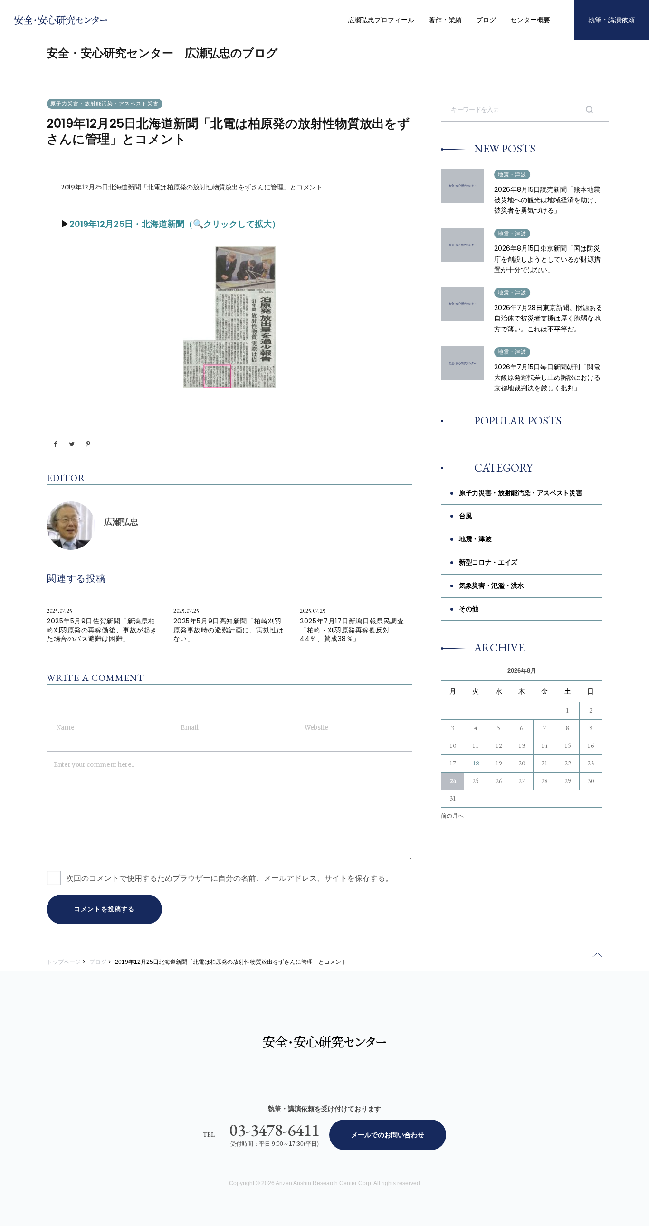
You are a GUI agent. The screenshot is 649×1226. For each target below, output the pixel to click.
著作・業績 (445, 20)
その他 (468, 608)
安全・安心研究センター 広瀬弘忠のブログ (162, 53)
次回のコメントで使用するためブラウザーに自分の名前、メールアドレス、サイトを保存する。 (229, 878)
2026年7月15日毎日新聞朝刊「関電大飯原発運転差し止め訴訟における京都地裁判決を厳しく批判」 (547, 377)
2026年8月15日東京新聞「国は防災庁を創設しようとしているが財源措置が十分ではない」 (547, 259)
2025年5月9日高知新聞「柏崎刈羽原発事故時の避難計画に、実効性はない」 (228, 630)
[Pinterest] (88, 444)
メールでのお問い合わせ (387, 1135)
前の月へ (452, 815)
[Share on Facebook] (55, 444)
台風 (465, 515)
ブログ (486, 20)
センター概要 (530, 20)
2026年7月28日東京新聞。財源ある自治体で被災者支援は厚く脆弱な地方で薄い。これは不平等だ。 (548, 318)
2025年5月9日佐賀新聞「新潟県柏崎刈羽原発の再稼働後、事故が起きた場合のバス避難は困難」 (102, 630)
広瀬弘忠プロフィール (381, 20)
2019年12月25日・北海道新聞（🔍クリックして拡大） (174, 224)
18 (475, 763)
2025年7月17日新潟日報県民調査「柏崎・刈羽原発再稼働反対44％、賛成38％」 (352, 630)
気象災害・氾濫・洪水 (491, 585)
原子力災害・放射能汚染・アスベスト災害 (104, 103)
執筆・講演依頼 (611, 20)
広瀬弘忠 (121, 522)
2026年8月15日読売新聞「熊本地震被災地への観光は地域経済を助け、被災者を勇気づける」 (547, 200)
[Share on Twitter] (72, 444)
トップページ (64, 962)
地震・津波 (512, 174)
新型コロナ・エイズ (488, 562)
